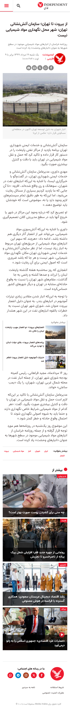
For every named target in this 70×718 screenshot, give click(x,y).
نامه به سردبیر (28, 687)
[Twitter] (39, 67)
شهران (37, 451)
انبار (29, 451)
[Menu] (6, 6)
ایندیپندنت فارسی (48, 57)
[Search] (18, 6)
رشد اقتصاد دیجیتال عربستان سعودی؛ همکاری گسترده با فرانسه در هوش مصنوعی (36, 599)
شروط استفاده (57, 687)
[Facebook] (51, 67)
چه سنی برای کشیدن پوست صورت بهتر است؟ (37, 512)
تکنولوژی (63, 565)
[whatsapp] (10, 675)
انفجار (62, 455)
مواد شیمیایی (18, 451)
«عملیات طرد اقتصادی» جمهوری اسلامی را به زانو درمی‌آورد (35, 643)
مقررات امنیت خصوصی (53, 693)
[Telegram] (18, 675)
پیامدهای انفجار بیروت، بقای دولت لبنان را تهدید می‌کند (25, 344)
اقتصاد (64, 520)
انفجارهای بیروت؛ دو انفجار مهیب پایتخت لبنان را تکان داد (24, 329)
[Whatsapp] (45, 67)
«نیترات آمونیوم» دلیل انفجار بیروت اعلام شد (25, 359)
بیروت (6, 451)
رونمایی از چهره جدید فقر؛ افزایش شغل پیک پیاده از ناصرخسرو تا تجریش (38, 554)
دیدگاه (64, 609)
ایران (46, 451)
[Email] (34, 67)
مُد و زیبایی (62, 476)
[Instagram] (26, 675)
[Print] (28, 67)
